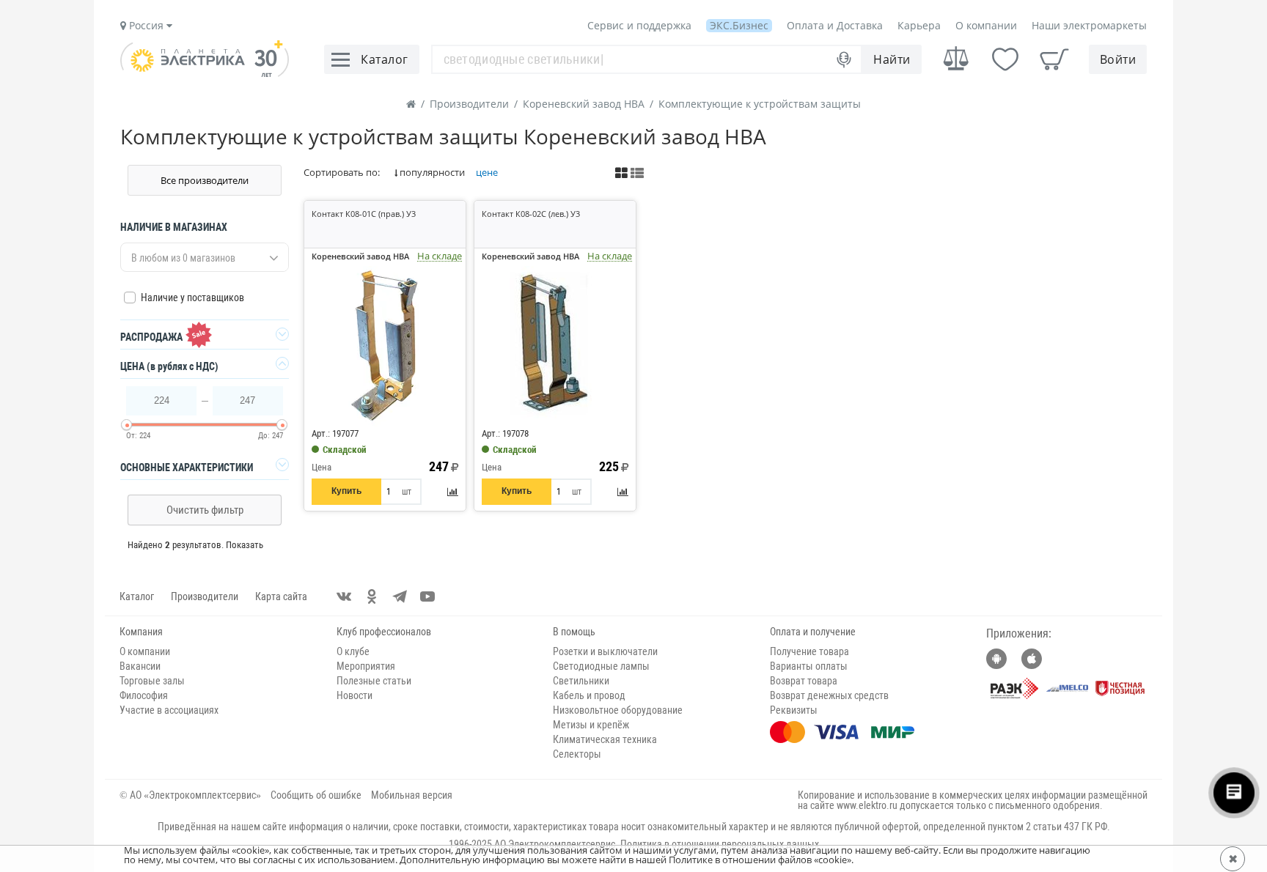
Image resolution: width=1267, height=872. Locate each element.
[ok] (371, 596)
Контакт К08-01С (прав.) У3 (364, 213)
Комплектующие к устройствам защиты (759, 104)
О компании (986, 25)
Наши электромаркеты (1089, 25)
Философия (144, 695)
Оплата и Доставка (835, 25)
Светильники (581, 681)
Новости (354, 695)
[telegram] (399, 596)
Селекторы (577, 754)
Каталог (137, 596)
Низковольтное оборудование (618, 710)
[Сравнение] (956, 59)
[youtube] (427, 596)
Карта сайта (281, 596)
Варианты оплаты (809, 666)
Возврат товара (803, 681)
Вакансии (140, 666)
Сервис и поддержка (639, 25)
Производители (469, 104)
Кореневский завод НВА (583, 104)
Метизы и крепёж (591, 725)
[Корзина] (1054, 59)
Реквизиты (794, 710)
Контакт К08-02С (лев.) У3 (531, 213)
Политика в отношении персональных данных (719, 844)
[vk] (344, 596)
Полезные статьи (374, 681)
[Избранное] (1005, 59)
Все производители (205, 180)
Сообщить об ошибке (316, 795)
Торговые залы (152, 681)
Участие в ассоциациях (169, 710)
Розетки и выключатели (605, 651)
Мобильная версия (411, 795)
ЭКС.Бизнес (739, 25)
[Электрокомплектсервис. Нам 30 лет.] (204, 73)
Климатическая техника (605, 739)
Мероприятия (366, 666)
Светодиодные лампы (601, 666)
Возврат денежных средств (829, 695)
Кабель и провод (589, 695)
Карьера (919, 25)
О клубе (353, 651)
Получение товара (809, 651)
